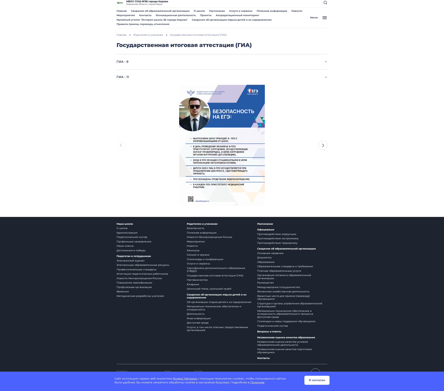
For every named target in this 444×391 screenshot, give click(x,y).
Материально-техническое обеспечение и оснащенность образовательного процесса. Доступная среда (285, 314)
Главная (122, 10)
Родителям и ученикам (202, 223)
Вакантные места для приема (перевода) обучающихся (283, 297)
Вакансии (123, 291)
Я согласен (317, 380)
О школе (199, 10)
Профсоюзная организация (134, 287)
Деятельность (195, 313)
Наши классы (125, 245)
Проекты (206, 15)
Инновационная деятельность (176, 15)
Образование (266, 262)
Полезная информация (272, 10)
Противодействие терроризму (277, 242)
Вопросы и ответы (269, 331)
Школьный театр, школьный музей (209, 288)
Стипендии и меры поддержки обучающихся (286, 321)
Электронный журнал (130, 260)
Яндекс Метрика (185, 378)
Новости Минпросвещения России (139, 278)
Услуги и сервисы (241, 10)
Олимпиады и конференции (205, 259)
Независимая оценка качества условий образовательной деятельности (282, 343)
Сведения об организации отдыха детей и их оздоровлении (232, 19)
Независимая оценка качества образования (286, 337)
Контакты (145, 15)
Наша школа (125, 223)
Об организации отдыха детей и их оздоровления (219, 302)
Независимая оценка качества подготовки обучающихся (284, 351)
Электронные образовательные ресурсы (143, 265)
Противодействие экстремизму (277, 238)
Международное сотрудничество (278, 287)
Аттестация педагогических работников (142, 273)
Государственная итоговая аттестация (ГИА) (215, 275)
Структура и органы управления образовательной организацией (289, 305)
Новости (296, 10)
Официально (265, 229)
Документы (264, 257)
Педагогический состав (132, 237)
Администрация (127, 232)
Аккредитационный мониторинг (237, 15)
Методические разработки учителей (140, 296)
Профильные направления (134, 241)
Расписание (217, 10)
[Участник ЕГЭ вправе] (235, 145)
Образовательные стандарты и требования (285, 266)
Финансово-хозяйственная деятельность (283, 291)
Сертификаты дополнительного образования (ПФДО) (216, 270)
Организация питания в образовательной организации (284, 277)
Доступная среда (197, 322)
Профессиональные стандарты (136, 269)
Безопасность (195, 228)
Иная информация (199, 318)
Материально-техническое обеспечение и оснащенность (214, 308)
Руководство (265, 282)
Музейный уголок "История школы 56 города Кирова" (152, 19)
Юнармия (193, 284)
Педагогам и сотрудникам (134, 256)
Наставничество (197, 279)
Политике (257, 382)
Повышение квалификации (134, 282)
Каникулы (193, 250)
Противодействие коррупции (276, 234)
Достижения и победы (131, 250)
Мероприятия (126, 15)
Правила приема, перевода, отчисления (143, 24)
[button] (325, 3)
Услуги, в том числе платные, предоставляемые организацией (217, 329)
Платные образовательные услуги (279, 270)
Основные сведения (270, 253)
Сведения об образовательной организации (160, 10)
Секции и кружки (198, 254)
